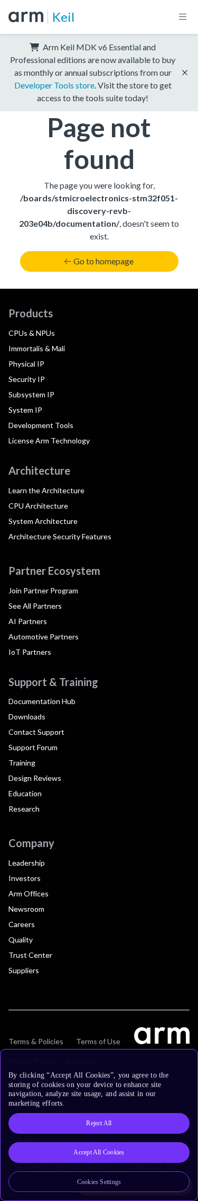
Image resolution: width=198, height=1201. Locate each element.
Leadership (26, 862)
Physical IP (26, 363)
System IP (25, 409)
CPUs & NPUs (31, 332)
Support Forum (33, 747)
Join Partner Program (43, 590)
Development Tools (40, 425)
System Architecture (43, 521)
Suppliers (23, 970)
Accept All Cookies (98, 1152)
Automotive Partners (43, 636)
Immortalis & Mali (36, 348)
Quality (20, 939)
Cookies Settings (99, 1182)
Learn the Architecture (46, 490)
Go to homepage (103, 261)
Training (21, 762)
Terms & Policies (35, 1041)
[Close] (183, 1061)
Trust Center (30, 954)
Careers (21, 924)
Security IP (26, 379)
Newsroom (26, 908)
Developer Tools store (54, 85)
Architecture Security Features (59, 536)
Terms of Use (98, 1041)
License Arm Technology (49, 440)
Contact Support (36, 731)
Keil (63, 16)
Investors (24, 878)
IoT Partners (29, 651)
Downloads (26, 716)
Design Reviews (34, 777)
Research (24, 808)
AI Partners (27, 621)
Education (25, 793)
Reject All (98, 1123)
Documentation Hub (42, 701)
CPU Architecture (38, 505)
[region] (99, 1125)
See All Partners (35, 605)
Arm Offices (28, 893)
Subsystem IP (31, 394)
